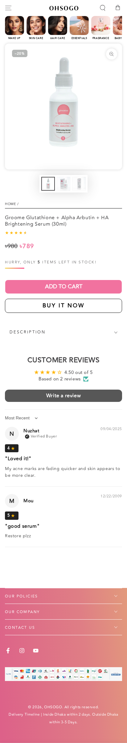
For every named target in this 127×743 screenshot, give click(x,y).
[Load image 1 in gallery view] (48, 184)
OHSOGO (53, 707)
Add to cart (63, 286)
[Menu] (8, 8)
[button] (103, 8)
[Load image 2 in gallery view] (63, 184)
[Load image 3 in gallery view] (79, 184)
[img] (11, 448)
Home (10, 204)
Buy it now (63, 305)
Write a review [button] (63, 395)
